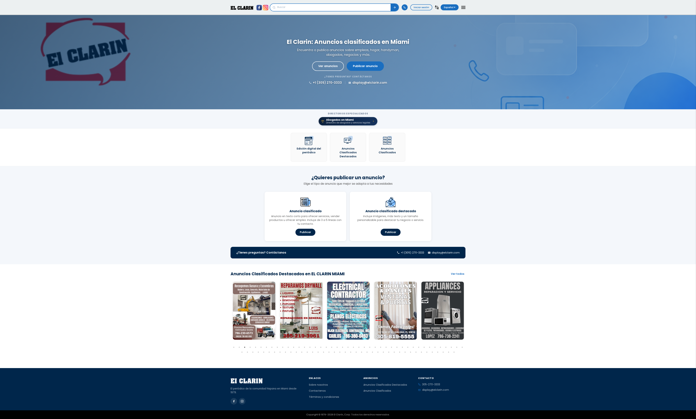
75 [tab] (410, 352)
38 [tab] (435, 347)
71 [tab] (389, 352)
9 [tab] (277, 347)
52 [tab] (285, 352)
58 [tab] (318, 352)
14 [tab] (304, 347)
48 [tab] (264, 352)
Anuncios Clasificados (377, 391)
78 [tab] (427, 352)
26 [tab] (370, 347)
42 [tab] (457, 347)
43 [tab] (462, 347)
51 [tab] (280, 352)
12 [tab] (293, 347)
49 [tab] (269, 352)
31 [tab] (397, 347)
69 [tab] (378, 352)
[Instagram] (242, 401)
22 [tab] (348, 347)
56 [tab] (307, 352)
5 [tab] (255, 347)
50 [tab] (274, 352)
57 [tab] (312, 352)
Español (449, 7)
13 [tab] (299, 347)
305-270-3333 (431, 384)
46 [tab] (253, 352)
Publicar (305, 232)
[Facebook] (234, 401)
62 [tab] (340, 352)
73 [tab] (399, 352)
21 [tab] (342, 347)
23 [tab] (353, 347)
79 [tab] (432, 352)
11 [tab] (288, 347)
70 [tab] (383, 352)
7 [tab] (266, 347)
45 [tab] (247, 352)
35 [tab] (418, 347)
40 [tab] (446, 347)
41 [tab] (451, 347)
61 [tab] (334, 352)
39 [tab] (440, 347)
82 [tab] (448, 352)
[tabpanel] (254, 311)
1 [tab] (234, 347)
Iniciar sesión (421, 7)
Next (468, 317)
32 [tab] (402, 347)
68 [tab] (372, 352)
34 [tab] (413, 347)
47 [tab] (258, 352)
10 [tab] (283, 347)
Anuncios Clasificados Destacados (385, 385)
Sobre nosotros (318, 385)
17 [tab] (321, 347)
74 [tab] (405, 352)
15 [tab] (310, 347)
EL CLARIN (242, 8)
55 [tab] (302, 352)
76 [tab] (416, 352)
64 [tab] (351, 352)
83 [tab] (454, 352)
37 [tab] (429, 347)
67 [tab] (367, 352)
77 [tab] (421, 352)
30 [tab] (391, 347)
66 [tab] (361, 352)
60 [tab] (329, 352)
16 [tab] (315, 347)
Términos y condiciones (324, 397)
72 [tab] (394, 352)
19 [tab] (332, 347)
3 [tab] (244, 347)
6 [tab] (261, 347)
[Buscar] (395, 7)
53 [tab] (291, 352)
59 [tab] (323, 352)
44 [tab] (242, 352)
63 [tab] (345, 352)
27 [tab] (375, 347)
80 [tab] (438, 352)
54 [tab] (296, 352)
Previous (228, 317)
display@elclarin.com (435, 390)
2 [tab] (239, 347)
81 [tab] (443, 352)
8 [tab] (272, 347)
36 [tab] (424, 347)
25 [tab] (364, 347)
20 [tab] (337, 347)
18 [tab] (326, 347)
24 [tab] (359, 347)
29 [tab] (386, 347)
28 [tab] (380, 347)
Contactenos (317, 391)
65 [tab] (356, 352)
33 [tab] (408, 347)
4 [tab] (250, 347)
